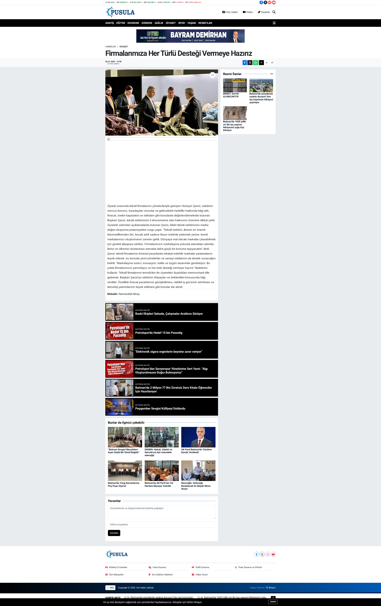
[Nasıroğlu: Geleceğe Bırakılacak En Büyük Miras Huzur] (198, 470)
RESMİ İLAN (205, 22)
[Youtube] (273, 554)
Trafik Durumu (202, 567)
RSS (111, 587)
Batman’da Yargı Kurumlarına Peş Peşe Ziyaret (123, 484)
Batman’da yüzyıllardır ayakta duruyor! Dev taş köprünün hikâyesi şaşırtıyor (261, 98)
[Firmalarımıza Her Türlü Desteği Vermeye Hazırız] (161, 103)
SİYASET (171, 22)
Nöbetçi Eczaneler (118, 567)
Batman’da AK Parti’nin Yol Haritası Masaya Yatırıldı (159, 484)
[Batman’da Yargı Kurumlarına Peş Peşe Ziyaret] (125, 470)
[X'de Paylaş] (249, 62)
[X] (262, 554)
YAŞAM (191, 22)
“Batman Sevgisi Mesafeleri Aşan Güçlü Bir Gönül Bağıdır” (124, 451)
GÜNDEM (147, 22)
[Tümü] (271, 73)
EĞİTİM (120, 22)
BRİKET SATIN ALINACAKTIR (231, 95)
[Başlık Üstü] (190, 35)
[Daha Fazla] (261, 62)
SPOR (181, 22)
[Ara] (274, 12)
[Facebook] (256, 554)
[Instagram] (267, 554)
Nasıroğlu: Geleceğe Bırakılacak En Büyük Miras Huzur (196, 486)
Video (249, 12)
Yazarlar (265, 12)
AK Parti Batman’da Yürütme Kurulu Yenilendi (196, 451)
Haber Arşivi (202, 574)
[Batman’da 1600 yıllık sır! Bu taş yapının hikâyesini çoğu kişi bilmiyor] (235, 112)
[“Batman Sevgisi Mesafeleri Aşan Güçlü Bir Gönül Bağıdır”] (125, 436)
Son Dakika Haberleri (162, 574)
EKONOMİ (133, 22)
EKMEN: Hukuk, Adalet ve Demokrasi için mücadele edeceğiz (158, 452)
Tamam (273, 602)
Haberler (110, 46)
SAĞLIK (159, 22)
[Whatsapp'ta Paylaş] (255, 62)
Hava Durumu (159, 567)
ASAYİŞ (109, 22)
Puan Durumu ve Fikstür (250, 567)
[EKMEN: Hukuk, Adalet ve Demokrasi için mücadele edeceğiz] (162, 436)
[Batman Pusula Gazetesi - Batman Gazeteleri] (120, 12)
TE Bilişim (271, 587)
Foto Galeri (231, 12)
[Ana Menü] (274, 23)
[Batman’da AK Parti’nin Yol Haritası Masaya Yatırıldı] (162, 470)
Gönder (114, 532)
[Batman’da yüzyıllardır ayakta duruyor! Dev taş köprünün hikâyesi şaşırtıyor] (261, 85)
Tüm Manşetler (116, 574)
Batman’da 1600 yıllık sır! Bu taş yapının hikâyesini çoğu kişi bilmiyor (234, 126)
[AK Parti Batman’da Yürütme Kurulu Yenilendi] (198, 436)
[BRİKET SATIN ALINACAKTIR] (235, 85)
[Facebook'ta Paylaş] (245, 62)
